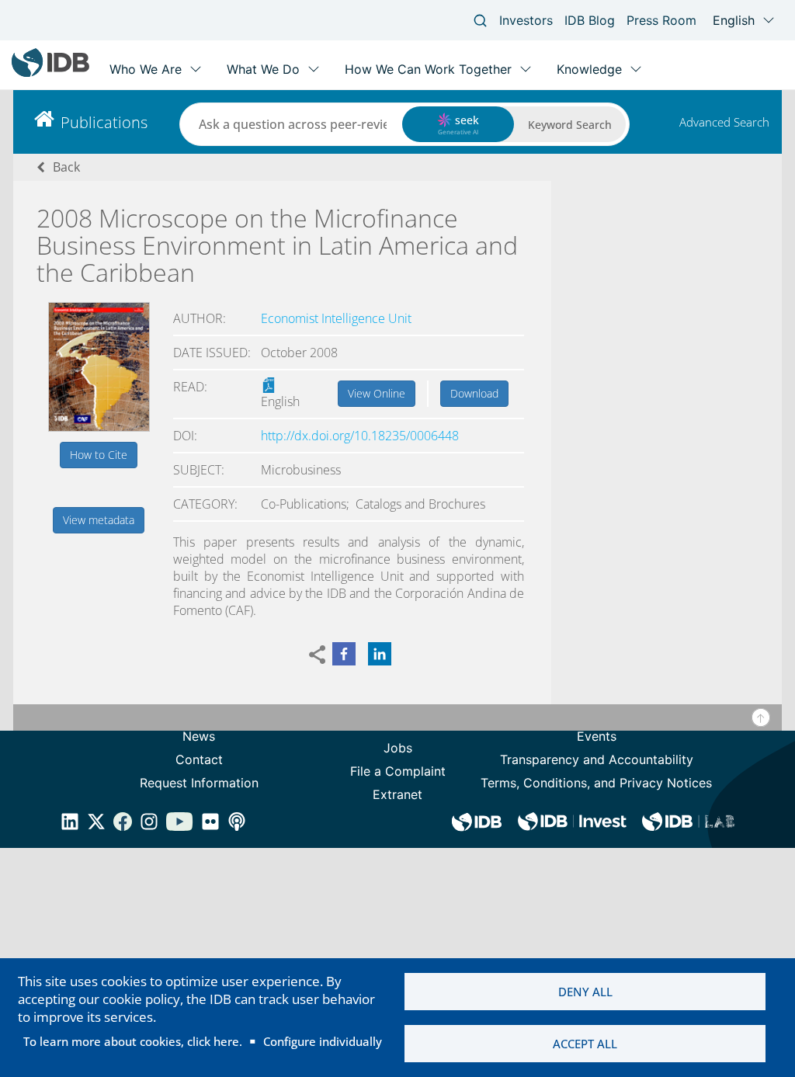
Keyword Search (570, 124)
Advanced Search (724, 122)
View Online (376, 393)
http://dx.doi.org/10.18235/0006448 (360, 435)
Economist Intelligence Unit (336, 318)
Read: (190, 386)
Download (474, 393)
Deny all (585, 991)
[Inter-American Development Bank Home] (50, 73)
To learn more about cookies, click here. (132, 1041)
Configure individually (322, 1041)
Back (66, 166)
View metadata (98, 519)
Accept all (585, 1043)
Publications (104, 122)
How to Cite (98, 454)
